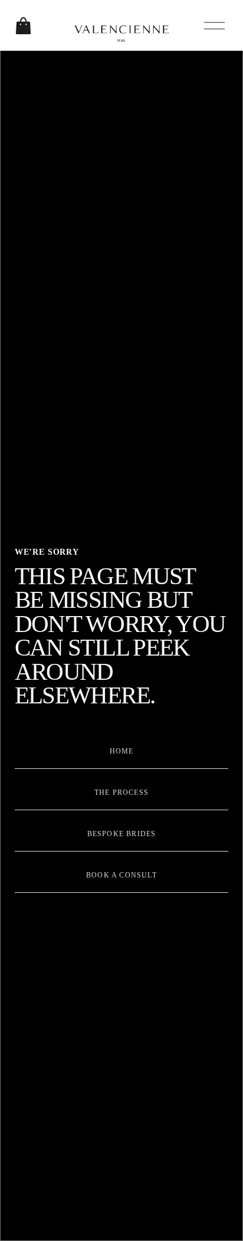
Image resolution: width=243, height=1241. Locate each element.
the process (121, 792)
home (122, 751)
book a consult (121, 875)
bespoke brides (121, 834)
